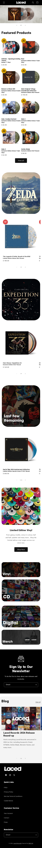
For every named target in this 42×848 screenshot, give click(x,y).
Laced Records (17, 843)
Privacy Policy (8, 792)
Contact (6, 818)
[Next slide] (25, 25)
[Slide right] (25, 267)
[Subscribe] (36, 684)
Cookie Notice (8, 801)
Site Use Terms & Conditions (13, 796)
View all (21, 160)
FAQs (5, 787)
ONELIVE (30, 843)
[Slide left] (17, 267)
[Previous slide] (17, 25)
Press (6, 822)
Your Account (8, 813)
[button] (4, 2)
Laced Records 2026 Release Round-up (19, 734)
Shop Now (21, 549)
